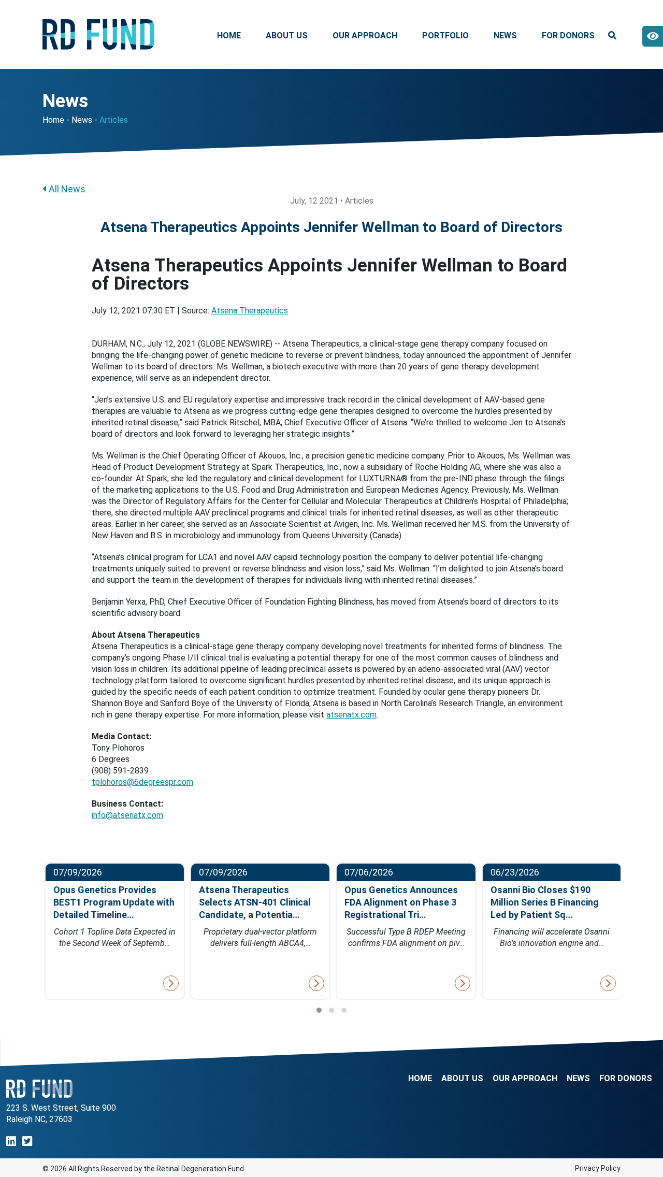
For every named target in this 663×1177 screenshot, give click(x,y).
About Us (287, 35)
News (505, 35)
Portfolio (445, 35)
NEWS (578, 1078)
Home (229, 35)
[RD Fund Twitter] (27, 1141)
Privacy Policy (598, 1168)
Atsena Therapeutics (249, 310)
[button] (319, 1010)
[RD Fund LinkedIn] (11, 1141)
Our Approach (365, 35)
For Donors (568, 35)
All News (67, 188)
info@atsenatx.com (127, 815)
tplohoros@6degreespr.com (142, 782)
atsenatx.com (351, 715)
